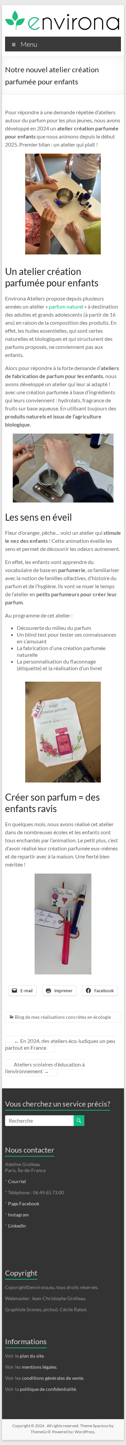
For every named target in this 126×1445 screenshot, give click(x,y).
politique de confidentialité (48, 1389)
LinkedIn (17, 1226)
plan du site (32, 1356)
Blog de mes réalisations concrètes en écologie (63, 1017)
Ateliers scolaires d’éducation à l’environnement (45, 1067)
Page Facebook (23, 1203)
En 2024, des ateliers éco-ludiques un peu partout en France (60, 1044)
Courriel (17, 1181)
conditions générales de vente (52, 1378)
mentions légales (39, 1367)
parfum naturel (66, 306)
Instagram (18, 1214)
